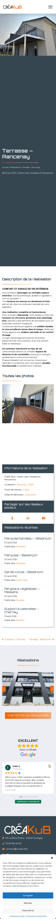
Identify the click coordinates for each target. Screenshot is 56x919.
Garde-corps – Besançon (23, 572)
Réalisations (15, 167)
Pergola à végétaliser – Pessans (22, 590)
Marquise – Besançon (20, 555)
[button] (52, 857)
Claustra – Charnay (15, 639)
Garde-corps (21, 580)
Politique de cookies (17, 916)
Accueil (5, 167)
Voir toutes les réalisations (28, 715)
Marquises (21, 546)
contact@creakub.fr (17, 849)
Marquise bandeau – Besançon (27, 538)
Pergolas (20, 600)
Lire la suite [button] (10, 790)
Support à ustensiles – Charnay (21, 610)
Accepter (28, 895)
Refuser (28, 903)
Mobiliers (20, 620)
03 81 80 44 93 (13, 843)
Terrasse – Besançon (40, 639)
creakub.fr (27, 323)
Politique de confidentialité (36, 916)
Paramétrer (28, 910)
